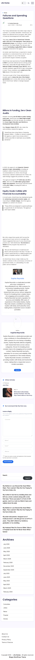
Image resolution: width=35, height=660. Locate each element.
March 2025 (7, 588)
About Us (5, 634)
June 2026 (6, 548)
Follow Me (17, 370)
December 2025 (8, 566)
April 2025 (6, 584)
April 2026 (6, 555)
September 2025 (8, 570)
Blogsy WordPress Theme (17, 657)
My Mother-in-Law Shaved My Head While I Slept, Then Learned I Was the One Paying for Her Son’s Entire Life (17, 488)
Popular (5, 615)
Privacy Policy (6, 639)
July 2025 (6, 573)
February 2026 (8, 562)
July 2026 (6, 544)
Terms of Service (7, 642)
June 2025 (6, 577)
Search (5, 475)
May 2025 (6, 581)
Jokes (5, 608)
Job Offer (5, 385)
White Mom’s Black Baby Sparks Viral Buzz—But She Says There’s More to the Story (23, 393)
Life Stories (5, 3)
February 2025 (8, 592)
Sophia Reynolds (13, 23)
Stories (5, 619)
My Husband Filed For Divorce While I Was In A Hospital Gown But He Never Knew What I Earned (17, 530)
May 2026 (6, 551)
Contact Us (5, 637)
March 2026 (7, 559)
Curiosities (6, 604)
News (5, 611)
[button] (24, 3)
